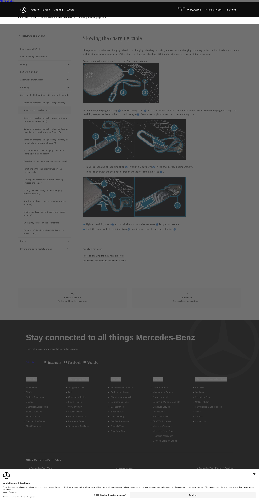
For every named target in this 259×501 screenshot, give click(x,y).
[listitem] (34, 10)
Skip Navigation (7, 1)
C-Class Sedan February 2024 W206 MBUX (54, 17)
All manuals (24, 17)
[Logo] (23, 10)
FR (183, 8)
